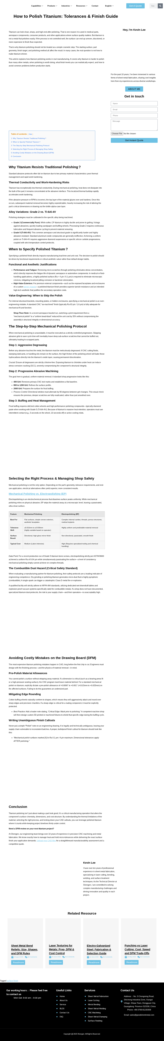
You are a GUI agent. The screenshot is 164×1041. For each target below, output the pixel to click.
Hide (30, 134)
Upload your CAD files (46, 841)
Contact (95, 6)
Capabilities (36, 6)
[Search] (160, 5)
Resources (80, 6)
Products (51, 6)
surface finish (12, 981)
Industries (65, 6)
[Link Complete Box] (25, 943)
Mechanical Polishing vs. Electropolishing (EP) (37, 493)
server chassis (30, 287)
